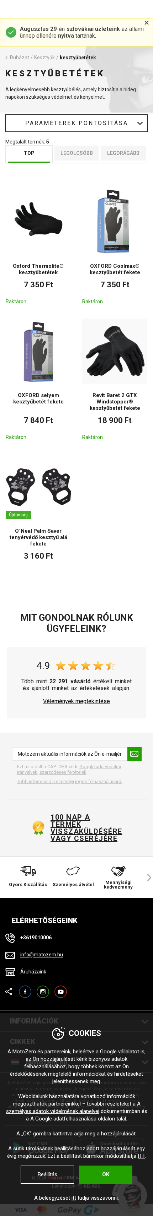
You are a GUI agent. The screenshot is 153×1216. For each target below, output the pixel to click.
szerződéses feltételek (62, 772)
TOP (29, 153)
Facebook (25, 989)
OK (105, 1174)
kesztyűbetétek (78, 57)
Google (108, 1051)
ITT (141, 1156)
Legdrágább (123, 153)
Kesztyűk (44, 57)
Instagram (43, 989)
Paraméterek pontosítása (76, 123)
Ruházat (19, 57)
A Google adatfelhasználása (63, 1118)
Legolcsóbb (76, 153)
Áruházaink (33, 972)
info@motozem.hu (41, 955)
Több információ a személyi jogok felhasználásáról (69, 781)
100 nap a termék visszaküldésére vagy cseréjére (86, 828)
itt (74, 1198)
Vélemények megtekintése (76, 701)
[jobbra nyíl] (146, 877)
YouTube (60, 989)
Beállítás (47, 1174)
